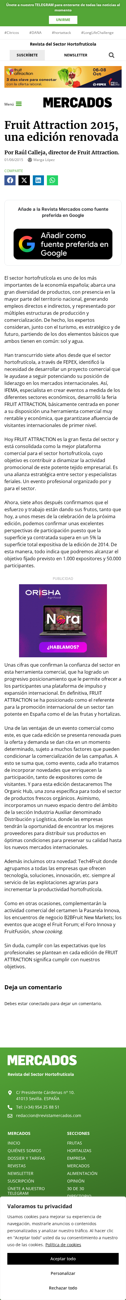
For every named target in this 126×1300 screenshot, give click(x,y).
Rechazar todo (63, 1288)
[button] (111, 55)
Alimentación (82, 1173)
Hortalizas (79, 1150)
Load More (63, 1033)
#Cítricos (11, 32)
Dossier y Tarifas (26, 1158)
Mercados (78, 1165)
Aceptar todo (63, 1258)
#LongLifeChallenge (97, 32)
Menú (9, 104)
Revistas (17, 1165)
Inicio (14, 1143)
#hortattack (61, 32)
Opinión (76, 1181)
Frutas (74, 1143)
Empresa (76, 1158)
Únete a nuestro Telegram (26, 1191)
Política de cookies (63, 1244)
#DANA (35, 32)
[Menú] (19, 104)
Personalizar (63, 1273)
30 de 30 (75, 1188)
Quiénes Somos (24, 1150)
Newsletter (20, 1173)
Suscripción (21, 1181)
